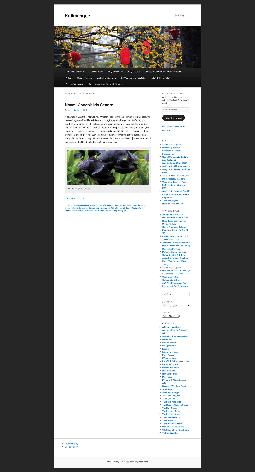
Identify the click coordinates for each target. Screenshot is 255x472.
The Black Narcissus (171, 401)
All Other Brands (96, 71)
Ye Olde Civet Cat (170, 432)
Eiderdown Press (170, 351)
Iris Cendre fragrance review (98, 207)
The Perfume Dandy (171, 411)
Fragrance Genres (116, 71)
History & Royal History (161, 77)
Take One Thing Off (171, 395)
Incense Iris (70, 207)
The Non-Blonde (169, 408)
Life (89, 84)
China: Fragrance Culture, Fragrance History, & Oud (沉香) (175, 230)
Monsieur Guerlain (170, 367)
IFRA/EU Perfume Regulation (133, 77)
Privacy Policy (71, 443)
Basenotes (167, 339)
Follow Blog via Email (173, 118)
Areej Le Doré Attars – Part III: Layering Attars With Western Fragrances (175, 194)
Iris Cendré (80, 207)
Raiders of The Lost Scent (174, 386)
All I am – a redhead (171, 327)
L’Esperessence (169, 358)
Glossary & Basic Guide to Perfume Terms (163, 71)
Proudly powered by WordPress (134, 461)
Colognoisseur (169, 345)
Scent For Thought (170, 392)
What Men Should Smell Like (175, 429)
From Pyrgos (168, 355)
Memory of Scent (170, 364)
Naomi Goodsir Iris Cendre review (96, 210)
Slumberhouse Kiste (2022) (174, 163)
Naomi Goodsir (96, 205)
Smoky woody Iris (118, 210)
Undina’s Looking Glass (173, 426)
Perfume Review (119, 205)
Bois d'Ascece (139, 205)
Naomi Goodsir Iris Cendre (89, 104)
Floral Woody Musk (81, 205)
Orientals (107, 205)
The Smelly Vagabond (172, 423)
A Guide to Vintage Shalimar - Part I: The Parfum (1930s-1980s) (176, 261)
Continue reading (74, 198)
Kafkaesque (77, 15)
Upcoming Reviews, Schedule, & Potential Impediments (172, 150)
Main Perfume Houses (75, 71)
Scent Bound (168, 389)
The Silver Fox (169, 420)
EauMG (165, 348)
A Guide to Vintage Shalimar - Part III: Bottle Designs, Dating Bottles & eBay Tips (176, 245)
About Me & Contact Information (109, 84)
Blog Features (134, 71)
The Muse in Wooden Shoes (175, 404)
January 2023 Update (171, 144)
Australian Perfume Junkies (175, 336)
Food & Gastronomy (74, 84)
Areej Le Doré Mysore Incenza (176, 166)
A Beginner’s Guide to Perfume (79, 77)
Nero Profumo (168, 370)
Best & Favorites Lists (106, 77)
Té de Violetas (168, 398)
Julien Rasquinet (118, 207)
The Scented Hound (171, 417)
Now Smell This (169, 373)
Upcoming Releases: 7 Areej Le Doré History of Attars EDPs (175, 184)
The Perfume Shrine (171, 414)
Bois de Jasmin (169, 342)
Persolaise (167, 376)
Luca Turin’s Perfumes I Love (175, 361)
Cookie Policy (71, 446)
